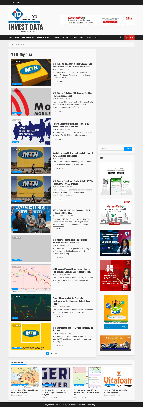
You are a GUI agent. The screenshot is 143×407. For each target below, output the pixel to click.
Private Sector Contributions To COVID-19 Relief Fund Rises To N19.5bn (31, 131)
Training (74, 37)
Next (55, 354)
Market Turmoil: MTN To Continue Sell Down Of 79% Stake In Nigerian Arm (31, 160)
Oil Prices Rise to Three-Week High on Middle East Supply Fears (25, 377)
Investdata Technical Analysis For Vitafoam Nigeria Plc (118, 377)
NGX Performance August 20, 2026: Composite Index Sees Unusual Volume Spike (87, 377)
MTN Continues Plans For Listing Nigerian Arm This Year (31, 336)
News (17, 37)
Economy (56, 37)
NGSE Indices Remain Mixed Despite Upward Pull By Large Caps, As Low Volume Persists (31, 278)
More (96, 37)
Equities (65, 37)
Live (131, 37)
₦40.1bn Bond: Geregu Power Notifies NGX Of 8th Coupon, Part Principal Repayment (56, 377)
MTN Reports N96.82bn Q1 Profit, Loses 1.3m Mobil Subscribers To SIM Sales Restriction (31, 72)
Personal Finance (43, 37)
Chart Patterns (85, 37)
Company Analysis (28, 37)
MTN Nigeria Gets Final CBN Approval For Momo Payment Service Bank (31, 102)
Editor (56, 69)
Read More (59, 82)
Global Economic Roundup (20, 385)
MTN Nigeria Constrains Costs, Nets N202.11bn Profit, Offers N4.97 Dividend (31, 190)
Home (10, 37)
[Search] (120, 37)
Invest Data (25, 27)
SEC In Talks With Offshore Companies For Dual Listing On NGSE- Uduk (31, 219)
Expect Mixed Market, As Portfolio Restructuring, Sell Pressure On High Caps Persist (31, 307)
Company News (17, 83)
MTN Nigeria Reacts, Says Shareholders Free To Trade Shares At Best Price (31, 248)
